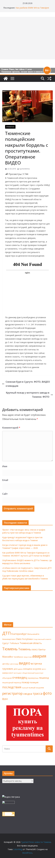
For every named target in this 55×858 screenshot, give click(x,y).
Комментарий (11, 427)
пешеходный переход (11, 682)
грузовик (7, 668)
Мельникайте (33, 634)
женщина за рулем (32, 668)
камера (5, 673)
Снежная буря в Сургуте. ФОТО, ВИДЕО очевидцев (28, 383)
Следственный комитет (42, 639)
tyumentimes (24, 169)
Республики (27, 639)
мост (11, 673)
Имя (4, 466)
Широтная (28, 657)
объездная (7, 678)
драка (20, 669)
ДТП (6, 633)
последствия (11, 687)
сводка (27, 693)
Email (5, 480)
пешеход (44, 677)
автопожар (14, 664)
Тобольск (14, 643)
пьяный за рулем (36, 687)
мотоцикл (18, 673)
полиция (34, 682)
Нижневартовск (8, 639)
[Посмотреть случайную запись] (49, 78)
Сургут (5, 643)
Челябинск (18, 657)
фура (5, 698)
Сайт (5, 493)
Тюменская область (31, 643)
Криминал (10, 127)
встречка (36, 663)
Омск (19, 639)
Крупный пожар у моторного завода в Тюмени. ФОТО (27, 394)
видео (24, 663)
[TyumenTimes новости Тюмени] (5, 78)
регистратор (12, 693)
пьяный (25, 688)
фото (47, 693)
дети (16, 669)
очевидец (19, 677)
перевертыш (33, 678)
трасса (37, 694)
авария (39, 656)
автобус (6, 664)
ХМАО (34, 649)
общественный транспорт (32, 673)
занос (44, 669)
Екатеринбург (19, 633)
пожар (25, 682)
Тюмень (10, 648)
